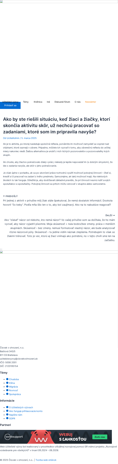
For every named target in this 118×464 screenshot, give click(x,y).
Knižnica (38, 101)
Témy (26, 101)
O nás (78, 101)
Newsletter (90, 101)
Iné (48, 101)
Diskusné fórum (62, 101)
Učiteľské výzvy (10, 101)
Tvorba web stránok (45, 460)
